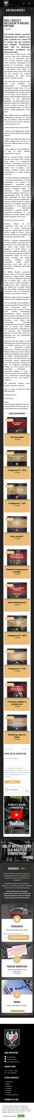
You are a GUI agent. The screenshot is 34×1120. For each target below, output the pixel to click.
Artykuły (17, 439)
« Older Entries (8, 749)
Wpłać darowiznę (18, 937)
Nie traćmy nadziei (17, 437)
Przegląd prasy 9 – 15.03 (17, 668)
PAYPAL (17, 1002)
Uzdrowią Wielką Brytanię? (17, 602)
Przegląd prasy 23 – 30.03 (17, 635)
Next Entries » (25, 749)
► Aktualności (8, 1082)
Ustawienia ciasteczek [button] (9, 1116)
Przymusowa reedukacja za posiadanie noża (17, 702)
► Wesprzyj (8, 1090)
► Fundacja (8, 1088)
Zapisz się (12, 782)
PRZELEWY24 (17, 926)
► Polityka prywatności (11, 1095)
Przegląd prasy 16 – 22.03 (17, 470)
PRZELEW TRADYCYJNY (17, 966)
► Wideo (7, 1084)
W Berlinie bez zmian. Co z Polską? (17, 735)
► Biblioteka (8, 1086)
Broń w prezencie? (17, 536)
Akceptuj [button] (21, 1116)
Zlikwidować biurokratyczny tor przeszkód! (17, 570)
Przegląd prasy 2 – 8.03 (17, 503)
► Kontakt (7, 1092)
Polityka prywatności (18, 1112)
